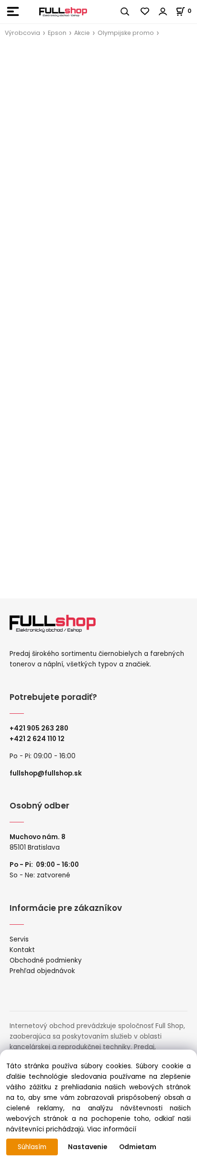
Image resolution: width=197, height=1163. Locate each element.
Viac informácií (111, 1129)
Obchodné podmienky (46, 960)
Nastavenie (87, 1147)
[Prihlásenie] (163, 11)
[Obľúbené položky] (145, 11)
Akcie (82, 33)
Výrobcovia (22, 33)
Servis (19, 939)
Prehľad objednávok (42, 970)
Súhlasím (32, 1147)
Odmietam (137, 1147)
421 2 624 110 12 (39, 738)
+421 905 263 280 (39, 728)
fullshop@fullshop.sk (46, 773)
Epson (57, 33)
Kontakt (22, 949)
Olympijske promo (126, 33)
